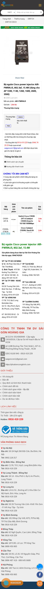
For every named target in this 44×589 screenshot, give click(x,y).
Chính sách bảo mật (11, 396)
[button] (40, 583)
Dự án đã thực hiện (10, 399)
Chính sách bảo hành (11, 393)
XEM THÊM (5, 234)
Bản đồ (5, 380)
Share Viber (19, 78)
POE (8, 126)
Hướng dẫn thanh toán (15, 167)
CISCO (20, 117)
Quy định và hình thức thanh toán (16, 383)
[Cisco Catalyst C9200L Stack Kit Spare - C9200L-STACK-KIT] (14, 231)
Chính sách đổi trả (10, 386)
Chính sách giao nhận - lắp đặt (15, 389)
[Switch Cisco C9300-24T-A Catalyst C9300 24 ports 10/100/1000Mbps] (14, 220)
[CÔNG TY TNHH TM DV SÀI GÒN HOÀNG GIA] (7, 4)
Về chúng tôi (7, 377)
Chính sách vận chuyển (15, 162)
